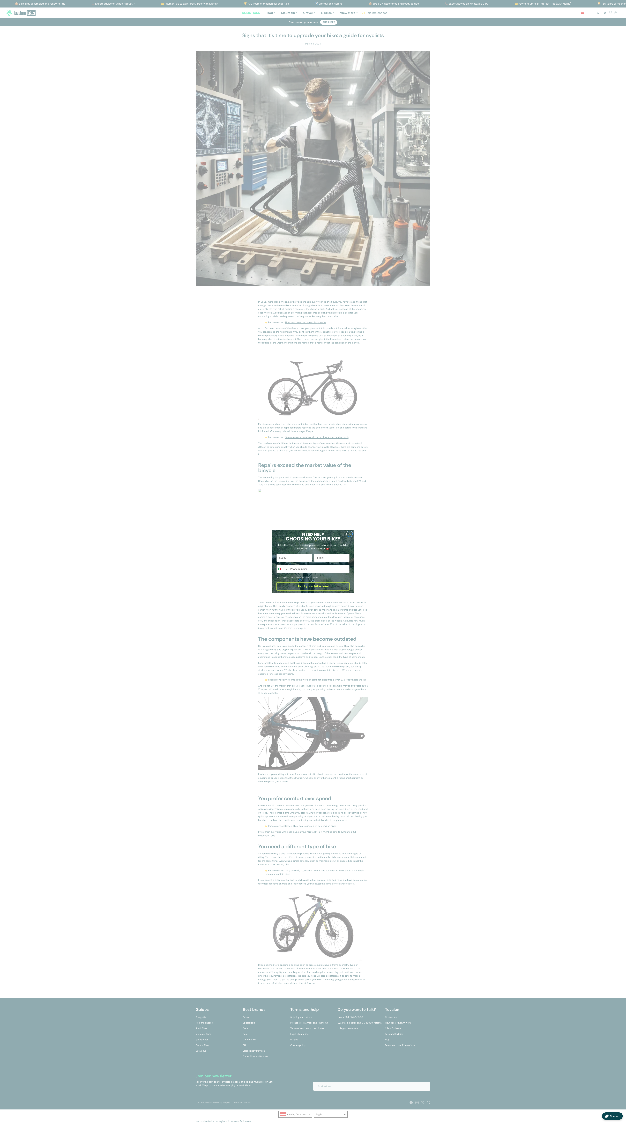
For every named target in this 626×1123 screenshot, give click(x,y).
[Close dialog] (349, 534)
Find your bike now (313, 586)
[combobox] (282, 569)
